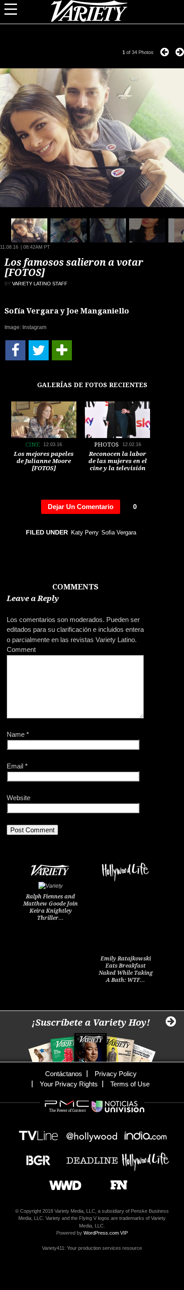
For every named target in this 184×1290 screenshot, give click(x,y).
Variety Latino (92, 11)
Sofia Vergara (118, 532)
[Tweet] (39, 350)
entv (92, 1133)
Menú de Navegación (15, 9)
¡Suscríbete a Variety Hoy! (91, 1022)
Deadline (92, 1157)
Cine (32, 444)
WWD (61, 1182)
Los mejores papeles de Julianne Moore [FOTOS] (44, 461)
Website (18, 798)
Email (17, 766)
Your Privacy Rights (69, 1084)
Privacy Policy (116, 1073)
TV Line (38, 1133)
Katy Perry (84, 532)
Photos (106, 444)
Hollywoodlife (145, 1157)
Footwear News (115, 1182)
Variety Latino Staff (39, 283)
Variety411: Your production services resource (92, 1248)
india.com (145, 1133)
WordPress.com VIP (106, 1233)
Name (18, 734)
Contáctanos (63, 1073)
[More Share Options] (62, 350)
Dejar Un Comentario (80, 506)
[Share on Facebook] (15, 350)
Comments (75, 586)
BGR (35, 1157)
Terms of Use (130, 1084)
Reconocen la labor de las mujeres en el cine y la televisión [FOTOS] (117, 465)
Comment (21, 649)
